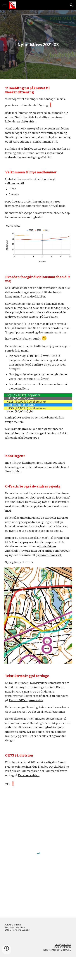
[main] (38, 45)
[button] (4, 5)
